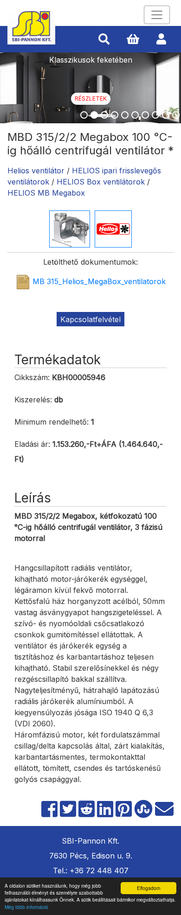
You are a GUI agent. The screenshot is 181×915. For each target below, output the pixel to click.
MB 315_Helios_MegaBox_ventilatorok (99, 281)
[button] (104, 39)
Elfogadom (148, 887)
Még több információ (26, 906)
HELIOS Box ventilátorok (101, 181)
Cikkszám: (32, 377)
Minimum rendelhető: (51, 421)
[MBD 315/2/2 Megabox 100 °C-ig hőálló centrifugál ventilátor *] (69, 228)
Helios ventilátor (36, 170)
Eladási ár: (32, 444)
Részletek (91, 98)
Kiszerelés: (33, 399)
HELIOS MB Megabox (46, 192)
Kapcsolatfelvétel (90, 319)
